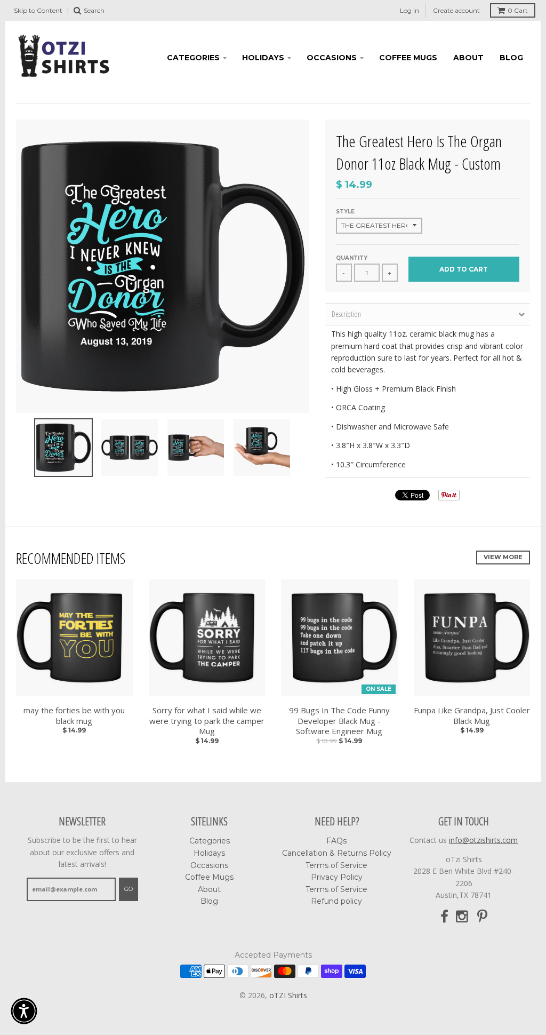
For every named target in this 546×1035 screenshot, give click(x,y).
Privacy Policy (337, 877)
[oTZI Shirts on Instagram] (463, 917)
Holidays (263, 57)
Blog (511, 57)
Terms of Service (336, 865)
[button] (24, 1011)
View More (503, 557)
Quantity (351, 257)
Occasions (332, 57)
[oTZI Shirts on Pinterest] (482, 917)
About (468, 57)
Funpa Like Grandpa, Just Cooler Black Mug (472, 715)
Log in (409, 10)
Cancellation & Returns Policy (336, 853)
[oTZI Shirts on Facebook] (444, 917)
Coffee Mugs (408, 57)
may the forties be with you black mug (74, 715)
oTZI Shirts (288, 995)
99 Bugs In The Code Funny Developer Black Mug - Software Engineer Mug (339, 720)
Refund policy (336, 901)
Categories (193, 57)
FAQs (336, 841)
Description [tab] (346, 314)
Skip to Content (38, 10)
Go (128, 889)
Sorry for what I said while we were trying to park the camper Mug (206, 720)
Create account (456, 10)
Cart (518, 10)
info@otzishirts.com (483, 840)
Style (345, 211)
